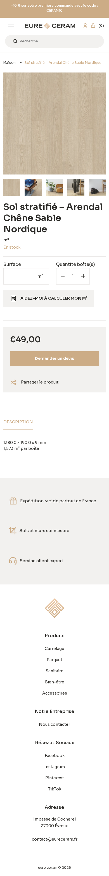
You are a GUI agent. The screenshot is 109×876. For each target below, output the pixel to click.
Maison (9, 62)
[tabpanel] (54, 446)
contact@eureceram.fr (54, 839)
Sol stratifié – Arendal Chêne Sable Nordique (63, 62)
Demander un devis (54, 358)
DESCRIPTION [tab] (18, 421)
